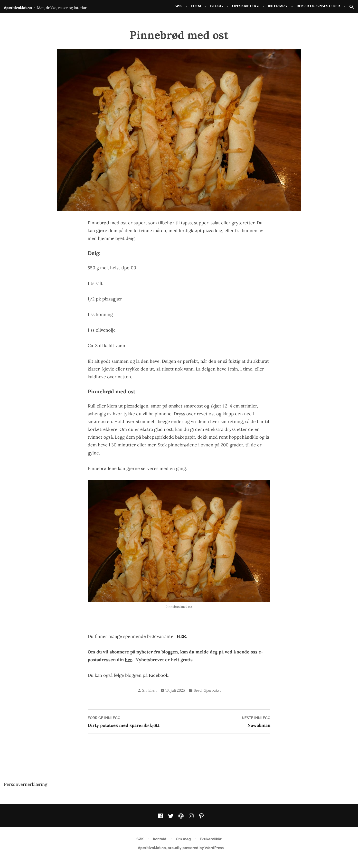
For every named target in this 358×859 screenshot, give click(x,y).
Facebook (158, 675)
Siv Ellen (149, 690)
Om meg (183, 839)
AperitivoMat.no (18, 8)
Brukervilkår (211, 839)
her (128, 659)
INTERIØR (276, 6)
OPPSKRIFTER (244, 6)
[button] (349, 7)
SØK (178, 6)
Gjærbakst (212, 690)
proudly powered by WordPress (196, 848)
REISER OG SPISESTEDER (318, 6)
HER (181, 636)
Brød (198, 690)
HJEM (196, 6)
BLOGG (216, 6)
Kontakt (160, 839)
